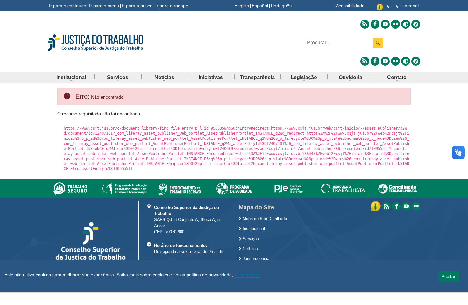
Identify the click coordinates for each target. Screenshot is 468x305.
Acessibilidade (350, 5)
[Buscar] (378, 43)
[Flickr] (416, 206)
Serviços (250, 239)
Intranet (411, 5)
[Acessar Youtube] (385, 24)
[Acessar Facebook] (375, 24)
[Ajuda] (415, 24)
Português (281, 5)
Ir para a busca (137, 5)
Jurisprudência (255, 259)
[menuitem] (71, 77)
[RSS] (386, 206)
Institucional (253, 229)
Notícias (249, 249)
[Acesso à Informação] (376, 205)
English (241, 5)
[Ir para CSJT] (107, 43)
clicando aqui (247, 274)
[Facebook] (396, 206)
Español (260, 5)
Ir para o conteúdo (67, 5)
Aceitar (449, 276)
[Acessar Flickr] (395, 24)
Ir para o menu (104, 5)
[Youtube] (406, 206)
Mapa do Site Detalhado (264, 219)
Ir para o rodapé (171, 5)
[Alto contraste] (405, 24)
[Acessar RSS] (364, 24)
